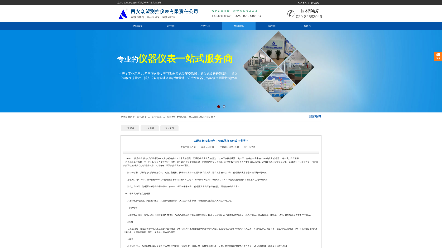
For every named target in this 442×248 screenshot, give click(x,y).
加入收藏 (315, 3)
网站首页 (138, 25)
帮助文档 (169, 128)
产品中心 (205, 25)
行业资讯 (157, 117)
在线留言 (306, 25)
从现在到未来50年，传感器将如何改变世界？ (191, 117)
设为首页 (302, 3)
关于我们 (171, 25)
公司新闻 (150, 128)
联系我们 (272, 25)
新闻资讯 (239, 25)
